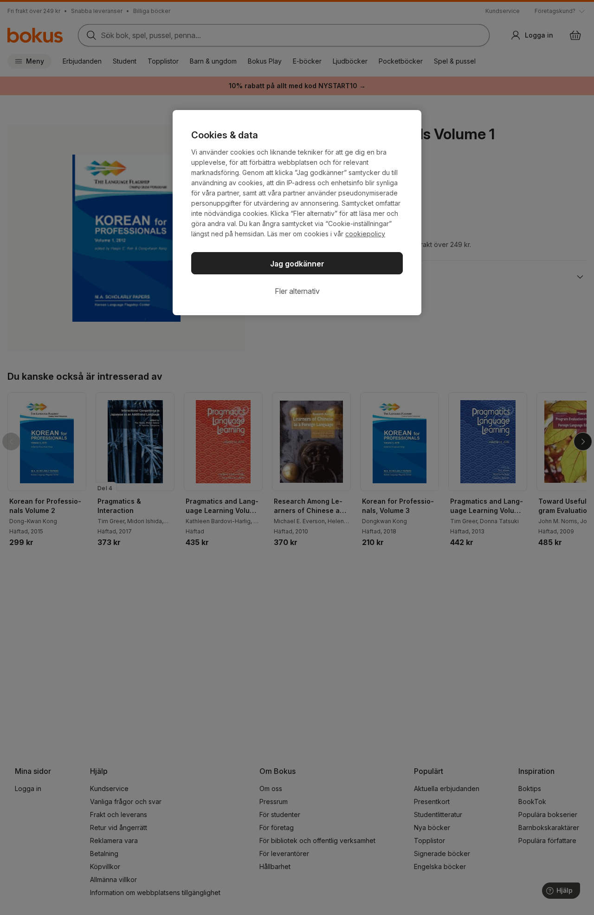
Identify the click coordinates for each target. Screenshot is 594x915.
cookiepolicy (365, 234)
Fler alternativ (297, 291)
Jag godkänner (297, 263)
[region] (297, 212)
